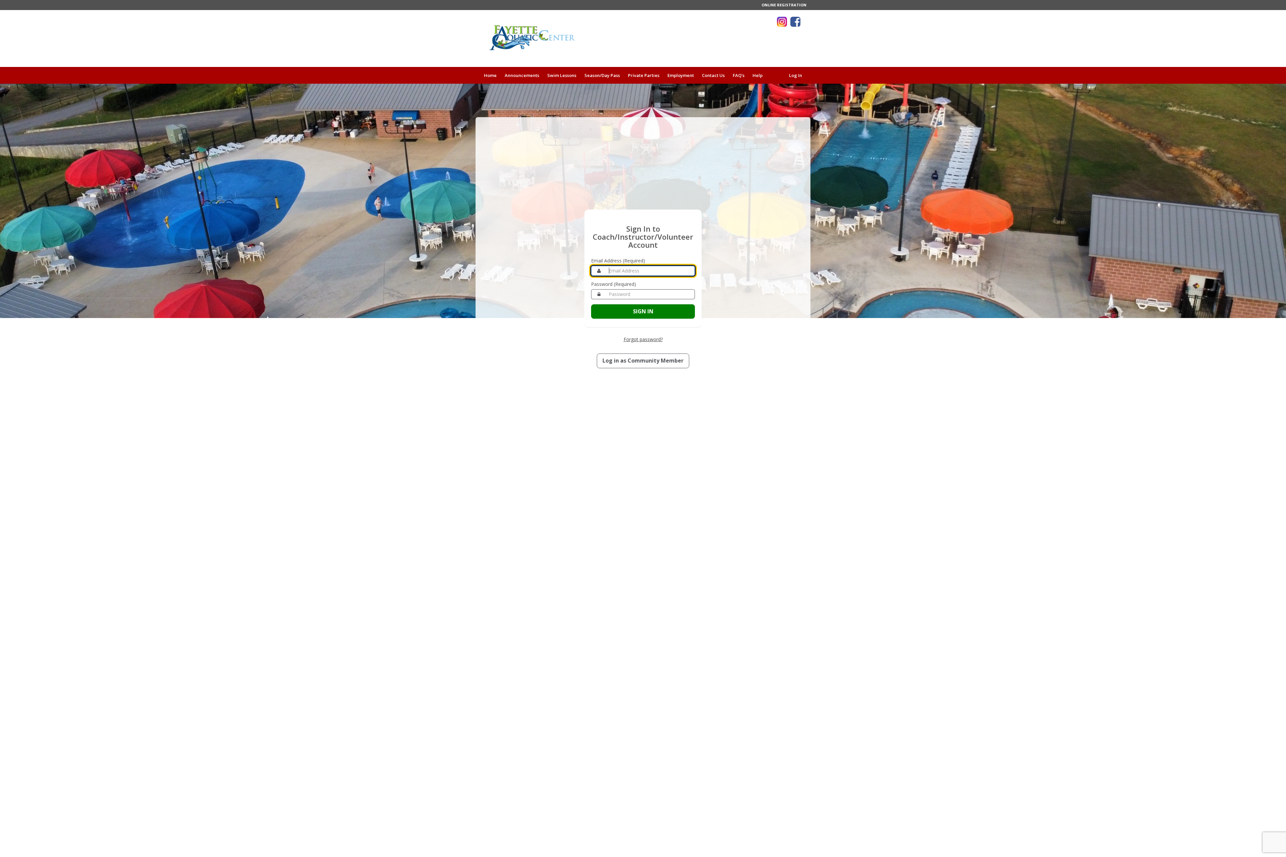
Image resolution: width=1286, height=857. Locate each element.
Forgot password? (643, 339)
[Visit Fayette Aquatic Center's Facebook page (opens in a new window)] (795, 22)
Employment (680, 75)
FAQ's (738, 75)
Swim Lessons (561, 75)
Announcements (522, 75)
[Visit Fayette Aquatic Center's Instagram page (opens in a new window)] (782, 22)
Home (490, 75)
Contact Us (713, 75)
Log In (795, 75)
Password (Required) (613, 284)
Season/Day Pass (602, 75)
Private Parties (643, 75)
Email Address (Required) (618, 260)
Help (758, 75)
